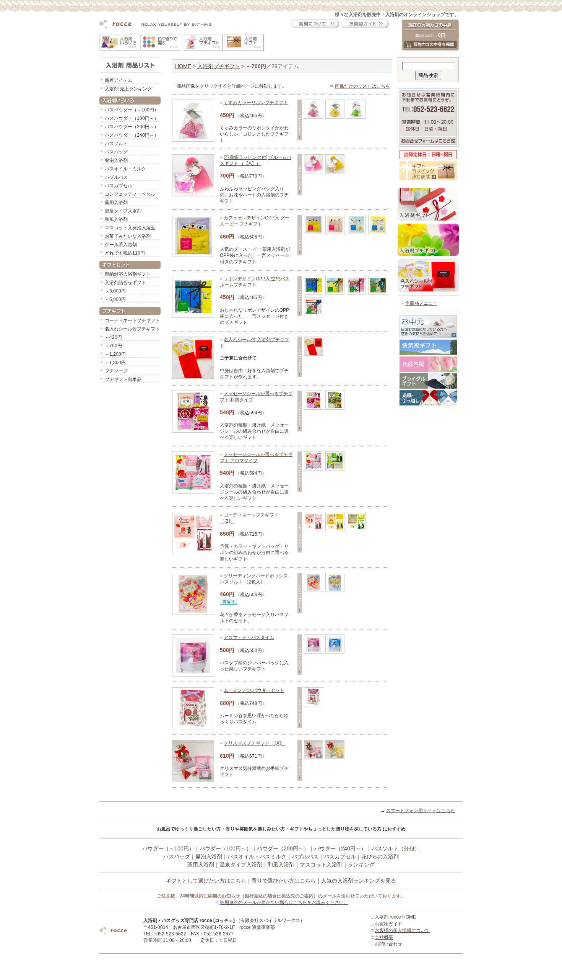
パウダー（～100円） (168, 848)
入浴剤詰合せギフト (125, 282)
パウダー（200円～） (283, 848)
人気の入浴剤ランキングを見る (358, 881)
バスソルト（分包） (396, 848)
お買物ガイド (388, 924)
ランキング (361, 864)
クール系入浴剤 (121, 244)
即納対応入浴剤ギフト (128, 274)
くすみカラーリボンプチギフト (256, 102)
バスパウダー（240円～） (132, 135)
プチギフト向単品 (123, 379)
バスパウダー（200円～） (132, 126)
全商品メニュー (421, 303)
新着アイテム (118, 80)
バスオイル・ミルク (125, 169)
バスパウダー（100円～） (132, 118)
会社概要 (384, 937)
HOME (183, 66)
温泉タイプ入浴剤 (123, 211)
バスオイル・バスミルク (256, 856)
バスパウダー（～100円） (132, 110)
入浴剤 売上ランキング (128, 89)
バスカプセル (118, 185)
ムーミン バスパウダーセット (254, 690)
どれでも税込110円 (125, 253)
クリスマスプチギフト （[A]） (254, 743)
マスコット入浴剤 (321, 864)
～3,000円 (115, 291)
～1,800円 (115, 362)
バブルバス (116, 177)
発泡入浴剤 (116, 160)
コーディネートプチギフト (132, 320)
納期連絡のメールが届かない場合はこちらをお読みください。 (284, 902)
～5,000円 (115, 299)
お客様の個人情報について (402, 930)
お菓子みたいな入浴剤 (128, 236)
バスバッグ (116, 152)
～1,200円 (115, 354)
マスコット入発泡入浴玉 (130, 227)
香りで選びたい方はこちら (284, 881)
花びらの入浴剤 (380, 856)
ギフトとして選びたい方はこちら (206, 881)
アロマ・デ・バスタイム (249, 637)
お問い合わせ (388, 943)
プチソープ (116, 371)
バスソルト (116, 143)
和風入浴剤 (116, 219)
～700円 (113, 345)
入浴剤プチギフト (218, 66)
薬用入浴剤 (116, 202)
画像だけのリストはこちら (362, 86)
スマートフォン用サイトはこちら (420, 810)
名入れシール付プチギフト (132, 329)
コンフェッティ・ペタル (130, 194)
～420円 (113, 337)
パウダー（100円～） (226, 848)
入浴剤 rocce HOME (395, 917)
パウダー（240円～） (340, 848)
